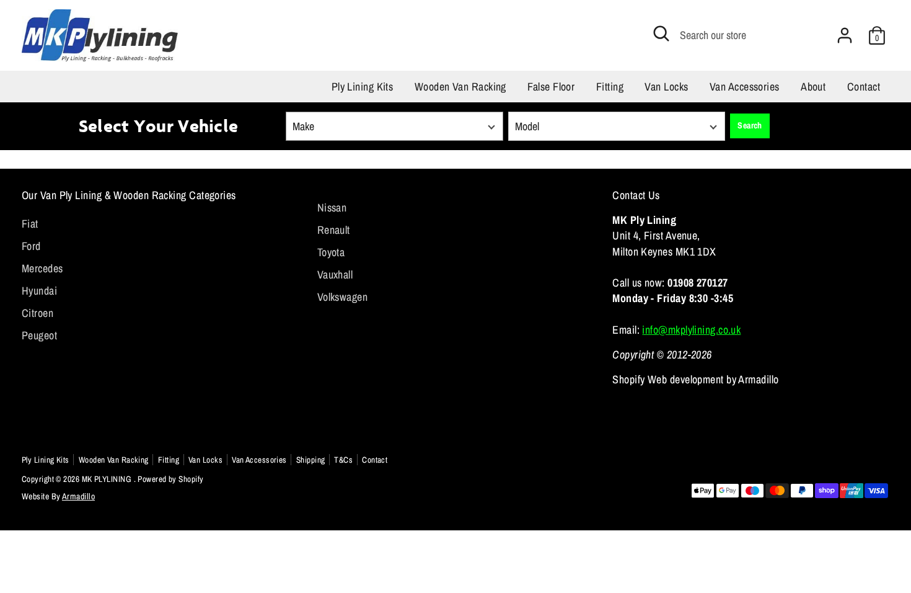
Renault (333, 230)
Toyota (331, 252)
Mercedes (42, 268)
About (813, 86)
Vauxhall (335, 274)
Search (749, 125)
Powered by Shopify (170, 478)
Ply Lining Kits (363, 86)
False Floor (550, 86)
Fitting (609, 86)
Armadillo (78, 496)
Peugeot (39, 335)
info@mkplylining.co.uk (691, 329)
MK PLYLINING (108, 478)
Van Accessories (745, 86)
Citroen (37, 313)
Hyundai (39, 290)
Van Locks (666, 86)
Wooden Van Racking (460, 86)
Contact (863, 86)
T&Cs (343, 459)
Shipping (310, 459)
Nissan (332, 207)
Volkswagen (342, 297)
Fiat (30, 223)
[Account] (844, 35)
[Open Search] (661, 33)
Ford (31, 246)
